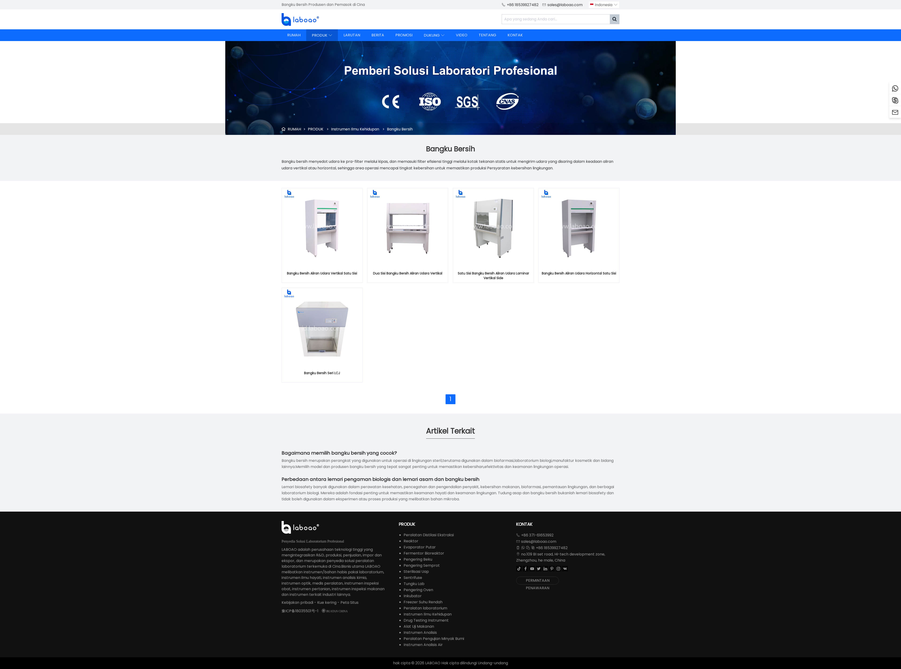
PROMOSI (403, 35)
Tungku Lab (414, 583)
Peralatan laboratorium (425, 608)
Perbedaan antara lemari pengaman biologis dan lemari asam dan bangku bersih (380, 479)
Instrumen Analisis (420, 632)
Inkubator (413, 596)
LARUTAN (352, 35)
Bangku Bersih (400, 129)
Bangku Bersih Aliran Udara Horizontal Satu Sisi (579, 273)
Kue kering (326, 602)
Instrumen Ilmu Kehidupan (355, 129)
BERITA (377, 35)
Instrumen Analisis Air (423, 644)
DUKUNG (434, 35)
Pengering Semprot (422, 565)
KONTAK (515, 35)
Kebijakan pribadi (297, 602)
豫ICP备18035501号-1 (300, 611)
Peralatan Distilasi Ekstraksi (429, 535)
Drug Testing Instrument (426, 620)
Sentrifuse (413, 577)
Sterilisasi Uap (416, 571)
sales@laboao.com (565, 5)
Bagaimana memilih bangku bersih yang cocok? (339, 453)
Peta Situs (349, 602)
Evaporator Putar (420, 547)
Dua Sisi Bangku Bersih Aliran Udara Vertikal (407, 273)
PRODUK (322, 35)
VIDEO (461, 35)
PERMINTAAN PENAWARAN (538, 581)
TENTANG (487, 35)
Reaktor (411, 541)
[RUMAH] (300, 19)
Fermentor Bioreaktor (424, 553)
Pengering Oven (418, 590)
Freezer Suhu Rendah (423, 602)
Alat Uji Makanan (419, 626)
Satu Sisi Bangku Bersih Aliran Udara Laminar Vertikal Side (493, 275)
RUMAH (294, 35)
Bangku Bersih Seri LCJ (322, 373)
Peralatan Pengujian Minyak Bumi (434, 638)
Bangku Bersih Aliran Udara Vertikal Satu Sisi (322, 273)
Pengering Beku (418, 559)
